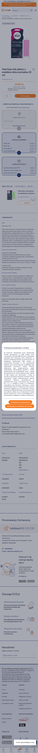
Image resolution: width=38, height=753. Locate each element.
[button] (34, 740)
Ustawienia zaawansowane (20, 402)
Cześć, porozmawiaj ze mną (25, 742)
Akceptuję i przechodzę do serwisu (19, 406)
